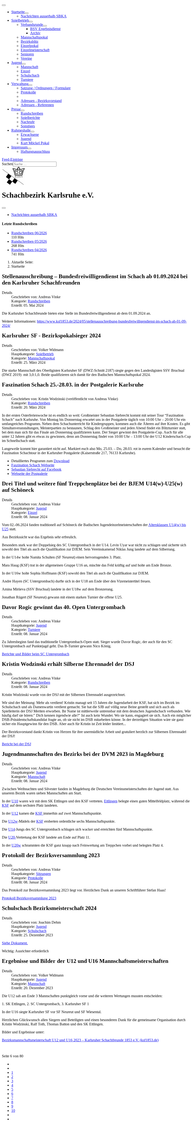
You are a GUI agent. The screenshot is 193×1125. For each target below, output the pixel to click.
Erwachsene (30, 135)
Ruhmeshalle (21, 130)
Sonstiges (28, 126)
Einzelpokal (29, 46)
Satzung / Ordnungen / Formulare (46, 88)
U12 (15, 813)
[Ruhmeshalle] (32, 131)
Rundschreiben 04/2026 (29, 250)
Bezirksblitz (29, 41)
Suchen (7, 164)
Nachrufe (28, 122)
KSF (5, 805)
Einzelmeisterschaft (35, 50)
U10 (15, 801)
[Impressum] (29, 148)
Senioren (27, 54)
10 (13, 1111)
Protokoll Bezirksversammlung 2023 (29, 898)
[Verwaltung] (30, 85)
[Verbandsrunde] (45, 26)
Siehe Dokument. (15, 943)
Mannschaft (29, 67)
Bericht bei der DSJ (16, 744)
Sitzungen (43, 874)
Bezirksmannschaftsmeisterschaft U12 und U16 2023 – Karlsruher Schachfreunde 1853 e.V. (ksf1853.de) (80, 1040)
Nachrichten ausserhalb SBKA (44, 16)
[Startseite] (26, 13)
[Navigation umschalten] (4, 5)
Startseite (18, 12)
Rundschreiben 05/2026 (29, 241)
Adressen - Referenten (37, 105)
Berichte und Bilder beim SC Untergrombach (35, 654)
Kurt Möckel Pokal (35, 143)
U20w (16, 845)
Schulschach (30, 75)
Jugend (16, 63)
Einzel (25, 71)
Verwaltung (19, 84)
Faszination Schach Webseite (32, 465)
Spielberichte (30, 118)
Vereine (26, 58)
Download (61, 461)
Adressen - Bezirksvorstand (41, 101)
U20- (12, 837)
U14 (11, 829)
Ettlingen (110, 801)
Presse (16, 109)
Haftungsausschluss (35, 151)
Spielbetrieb (20, 20)
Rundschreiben (32, 113)
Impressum (19, 147)
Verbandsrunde (32, 25)
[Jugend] (24, 64)
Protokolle (28, 92)
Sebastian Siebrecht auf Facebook (36, 469)
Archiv (35, 33)
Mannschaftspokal (34, 37)
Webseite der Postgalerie (29, 474)
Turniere (27, 80)
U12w (13, 821)
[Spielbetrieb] (31, 21)
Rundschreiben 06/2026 (29, 233)
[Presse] (22, 110)
